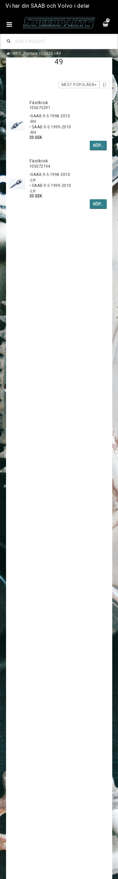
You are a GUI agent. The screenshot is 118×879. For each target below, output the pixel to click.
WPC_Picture (25, 53)
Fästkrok (38, 102)
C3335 (47, 53)
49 (58, 53)
